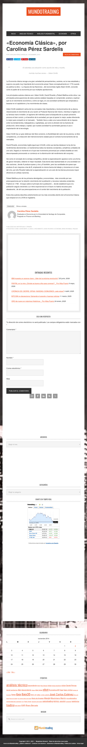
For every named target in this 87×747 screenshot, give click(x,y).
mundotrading (71, 698)
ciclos (63, 685)
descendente (26, 690)
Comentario (11, 329)
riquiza (75, 229)
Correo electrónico (13, 368)
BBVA (38, 685)
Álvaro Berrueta (32, 705)
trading (10, 705)
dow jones (38, 690)
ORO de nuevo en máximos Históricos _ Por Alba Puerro (32, 301)
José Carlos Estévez (62, 694)
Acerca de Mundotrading (11, 743)
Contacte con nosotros (39, 743)
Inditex (38, 695)
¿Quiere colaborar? (25, 743)
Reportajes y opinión (24, 227)
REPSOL (56, 701)
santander (68, 701)
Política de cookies (70, 743)
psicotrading (48, 701)
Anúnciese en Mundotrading (55, 743)
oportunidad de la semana (14, 701)
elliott (46, 689)
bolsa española (56, 685)
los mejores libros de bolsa (24, 698)
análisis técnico (17, 685)
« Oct (8, 672)
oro (23, 701)
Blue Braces (44, 685)
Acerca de (10, 206)
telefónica (75, 701)
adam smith (23, 229)
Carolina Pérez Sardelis (27, 211)
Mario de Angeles (38, 698)
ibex (18, 694)
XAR (23, 705)
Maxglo (47, 698)
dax (19, 689)
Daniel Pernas (71, 685)
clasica (30, 229)
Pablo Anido (27, 701)
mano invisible (67, 229)
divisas (33, 690)
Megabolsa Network (42, 741)
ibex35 (26, 694)
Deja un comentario (72, 54)
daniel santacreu (12, 690)
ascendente (32, 685)
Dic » (13, 672)
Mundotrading (43, 11)
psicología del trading (37, 701)
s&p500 (63, 701)
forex (13, 694)
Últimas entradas (21, 206)
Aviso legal (80, 743)
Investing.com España (52, 543)
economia (57, 229)
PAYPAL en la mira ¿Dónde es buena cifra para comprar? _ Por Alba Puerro (39, 283)
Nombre (9, 357)
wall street (18, 705)
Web (8, 379)
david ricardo (49, 229)
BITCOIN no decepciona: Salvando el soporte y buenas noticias (35, 296)
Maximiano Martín (58, 698)
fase (61, 690)
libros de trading (13, 698)
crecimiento (38, 229)
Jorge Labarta (45, 695)
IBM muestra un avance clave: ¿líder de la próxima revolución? (35, 278)
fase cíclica (68, 690)
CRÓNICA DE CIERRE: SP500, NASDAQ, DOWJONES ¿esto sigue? (37, 291)
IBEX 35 (33, 695)
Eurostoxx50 (54, 689)
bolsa (50, 685)
